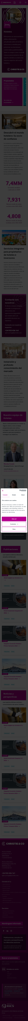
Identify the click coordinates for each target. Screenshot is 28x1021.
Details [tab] (14, 494)
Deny (14, 529)
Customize (13, 524)
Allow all (14, 519)
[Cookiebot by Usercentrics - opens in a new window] (19, 491)
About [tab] (23, 494)
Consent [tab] (5, 494)
